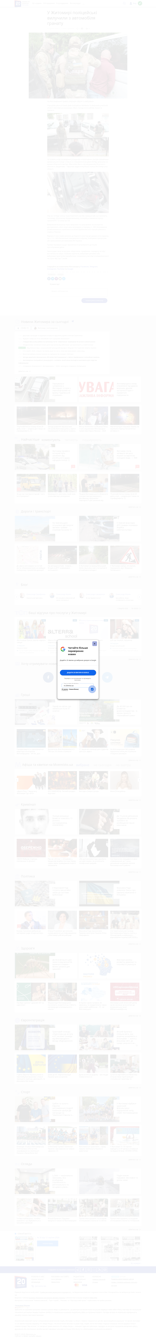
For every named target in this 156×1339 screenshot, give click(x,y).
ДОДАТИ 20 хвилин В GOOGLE (78, 672)
